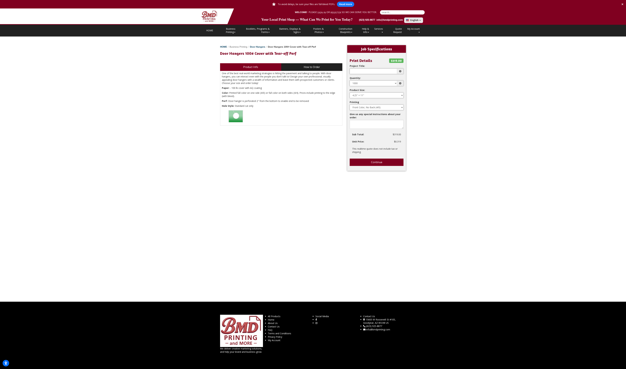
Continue (376, 162)
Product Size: (357, 90)
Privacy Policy (275, 336)
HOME (209, 30)
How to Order (312, 67)
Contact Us (274, 326)
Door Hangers (257, 46)
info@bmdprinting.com (378, 329)
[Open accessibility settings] (6, 363)
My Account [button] (413, 28)
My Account (274, 340)
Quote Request (397, 30)
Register (335, 12)
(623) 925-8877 (374, 326)
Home (271, 319)
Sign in (321, 12)
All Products (274, 316)
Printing (354, 102)
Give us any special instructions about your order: (375, 116)
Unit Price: (358, 141)
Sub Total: (358, 134)
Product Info (250, 67)
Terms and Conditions (279, 333)
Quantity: (355, 78)
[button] (413, 20)
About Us (273, 323)
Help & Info (365, 30)
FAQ (270, 330)
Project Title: (357, 65)
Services (378, 28)
